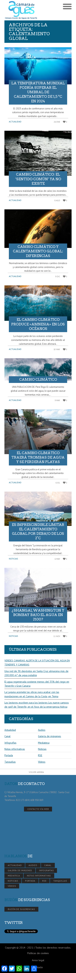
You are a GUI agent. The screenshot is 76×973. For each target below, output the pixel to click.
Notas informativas (14, 749)
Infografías (10, 742)
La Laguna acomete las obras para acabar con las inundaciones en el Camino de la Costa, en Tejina (31, 694)
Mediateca (43, 742)
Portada (8, 755)
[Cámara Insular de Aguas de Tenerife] (21, 10)
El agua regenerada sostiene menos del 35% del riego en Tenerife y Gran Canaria (36, 683)
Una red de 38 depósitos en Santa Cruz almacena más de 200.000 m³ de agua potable (36, 673)
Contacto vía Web (38, 809)
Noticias (13, 558)
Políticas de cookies (38, 953)
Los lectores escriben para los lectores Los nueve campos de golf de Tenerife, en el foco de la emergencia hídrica (36, 704)
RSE (40, 755)
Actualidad (15, 121)
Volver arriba (36, 772)
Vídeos (41, 761)
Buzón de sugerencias (21, 909)
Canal (7, 736)
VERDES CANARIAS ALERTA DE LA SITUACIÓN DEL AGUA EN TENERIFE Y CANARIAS (37, 662)
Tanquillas (10, 761)
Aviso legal (38, 960)
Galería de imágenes (49, 736)
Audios (41, 730)
